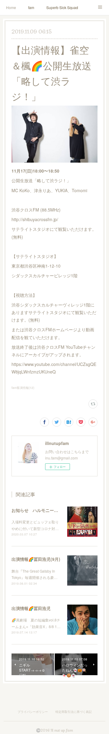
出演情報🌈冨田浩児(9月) (36, 559)
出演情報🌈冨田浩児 (31, 608)
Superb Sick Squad (62, 7)
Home (11, 7)
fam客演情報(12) (23, 388)
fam (31, 7)
